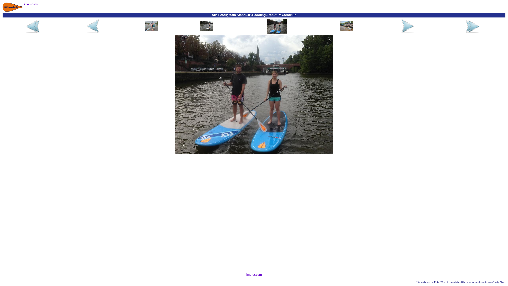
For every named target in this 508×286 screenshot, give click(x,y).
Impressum (254, 274)
